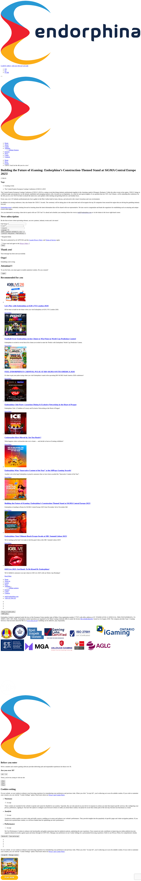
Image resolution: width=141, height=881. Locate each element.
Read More (8, 313)
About (6, 145)
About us (7, 581)
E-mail (3, 226)
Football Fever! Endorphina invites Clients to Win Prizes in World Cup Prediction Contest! (40, 339)
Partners (7, 152)
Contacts (7, 157)
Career (7, 155)
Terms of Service (51, 240)
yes (3, 774)
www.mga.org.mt (32, 620)
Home (6, 143)
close (3, 781)
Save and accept (14, 836)
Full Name (4, 224)
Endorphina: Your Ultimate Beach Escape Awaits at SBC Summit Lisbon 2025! (36, 536)
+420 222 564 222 (16, 66)
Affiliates (7, 148)
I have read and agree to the (16, 243)
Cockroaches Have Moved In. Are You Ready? (23, 437)
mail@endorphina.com (11, 596)
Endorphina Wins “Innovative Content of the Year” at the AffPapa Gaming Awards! (38, 470)
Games (7, 146)
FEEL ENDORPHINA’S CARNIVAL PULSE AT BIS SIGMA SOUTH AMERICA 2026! (40, 372)
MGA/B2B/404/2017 (86, 619)
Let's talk (25, 66)
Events (7, 163)
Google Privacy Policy (36, 240)
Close (3, 785)
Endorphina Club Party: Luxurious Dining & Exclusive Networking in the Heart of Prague (40, 405)
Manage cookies (13, 855)
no (6, 774)
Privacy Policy (24, 243)
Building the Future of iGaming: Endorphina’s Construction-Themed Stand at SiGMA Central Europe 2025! (47, 503)
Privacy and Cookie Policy (57, 795)
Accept (9, 802)
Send (3, 245)
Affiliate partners (13, 588)
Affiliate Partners (13, 150)
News (6, 153)
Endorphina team (6, 207)
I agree (3, 273)
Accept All (4, 855)
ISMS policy (5, 614)
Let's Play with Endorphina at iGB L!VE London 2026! (27, 306)
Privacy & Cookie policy (8, 612)
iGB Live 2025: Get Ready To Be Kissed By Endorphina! (27, 569)
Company (4, 228)
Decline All (4, 836)
